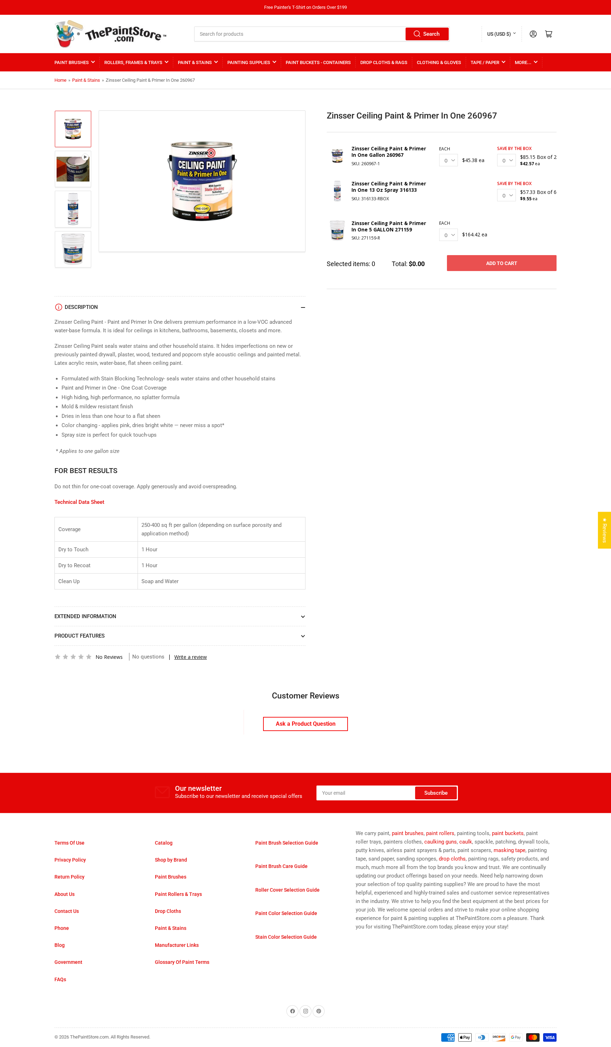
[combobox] (322, 34)
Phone (61, 928)
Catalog (164, 843)
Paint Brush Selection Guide (286, 843)
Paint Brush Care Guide (281, 866)
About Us (64, 894)
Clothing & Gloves (439, 62)
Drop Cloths (168, 911)
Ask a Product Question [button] (306, 723)
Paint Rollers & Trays (178, 894)
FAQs (60, 979)
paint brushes (408, 833)
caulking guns (440, 842)
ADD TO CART (501, 263)
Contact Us (66, 911)
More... (523, 62)
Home (60, 80)
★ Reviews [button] (604, 530)
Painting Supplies (248, 62)
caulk (465, 842)
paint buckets (508, 833)
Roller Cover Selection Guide (287, 890)
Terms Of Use (69, 843)
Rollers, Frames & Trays (133, 62)
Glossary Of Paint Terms (182, 962)
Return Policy (69, 877)
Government (68, 962)
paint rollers (440, 833)
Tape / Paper (485, 62)
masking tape (509, 850)
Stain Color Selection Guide (286, 937)
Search (431, 34)
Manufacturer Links (177, 945)
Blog (59, 945)
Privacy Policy (70, 860)
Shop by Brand (171, 860)
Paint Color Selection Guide (286, 913)
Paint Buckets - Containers (318, 62)
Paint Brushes (71, 62)
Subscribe (436, 793)
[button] (73, 657)
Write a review (190, 657)
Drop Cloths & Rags (383, 62)
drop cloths (452, 859)
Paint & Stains (195, 62)
